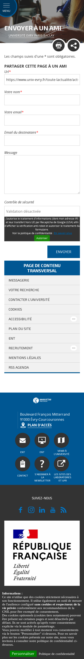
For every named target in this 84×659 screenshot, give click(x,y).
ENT (12, 338)
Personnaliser (23, 653)
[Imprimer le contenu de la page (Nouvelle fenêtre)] (59, 46)
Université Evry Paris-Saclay (31, 35)
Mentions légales (25, 358)
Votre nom (13, 92)
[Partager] (74, 46)
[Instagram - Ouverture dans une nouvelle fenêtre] (31, 511)
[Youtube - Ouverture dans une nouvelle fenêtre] (53, 511)
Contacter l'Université (29, 299)
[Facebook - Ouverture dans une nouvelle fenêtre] (20, 511)
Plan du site (20, 328)
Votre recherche (24, 290)
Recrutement (21, 348)
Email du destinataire (21, 132)
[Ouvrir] (73, 319)
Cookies (15, 309)
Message (10, 152)
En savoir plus (63, 233)
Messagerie (19, 280)
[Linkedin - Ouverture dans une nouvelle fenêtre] (42, 511)
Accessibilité (20, 319)
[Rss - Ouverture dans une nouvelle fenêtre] (63, 511)
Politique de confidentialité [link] (57, 654)
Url (7, 71)
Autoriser (42, 238)
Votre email (13, 112)
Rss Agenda (19, 367)
